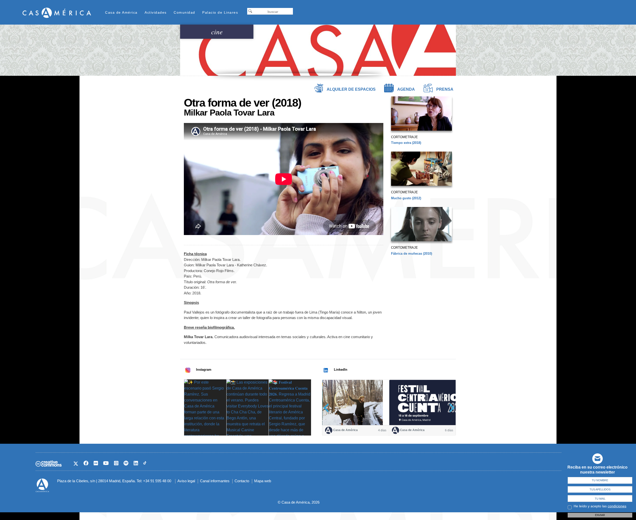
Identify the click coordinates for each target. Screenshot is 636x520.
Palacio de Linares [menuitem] (220, 12)
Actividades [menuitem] (156, 12)
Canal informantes (215, 481)
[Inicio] (57, 12)
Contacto (242, 481)
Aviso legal (186, 481)
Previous (327, 407)
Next (450, 407)
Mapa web (262, 481)
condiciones (617, 506)
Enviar (600, 515)
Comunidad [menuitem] (184, 12)
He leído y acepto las (600, 506)
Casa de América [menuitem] (121, 12)
